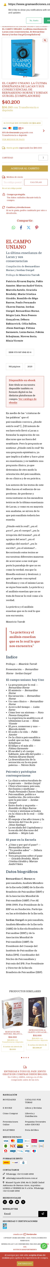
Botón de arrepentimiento (25, 1249)
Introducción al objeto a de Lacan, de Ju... (37, 1031)
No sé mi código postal (11, 188)
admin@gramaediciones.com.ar (22, 1178)
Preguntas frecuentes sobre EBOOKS (35, 1123)
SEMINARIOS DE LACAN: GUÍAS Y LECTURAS (24, 26)
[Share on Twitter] (28, 227)
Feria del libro (32, 1130)
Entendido (25, 1264)
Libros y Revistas (33, 1108)
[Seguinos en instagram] (5, 1202)
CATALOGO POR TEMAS (33, 1101)
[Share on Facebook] (21, 227)
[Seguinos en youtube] (17, 1202)
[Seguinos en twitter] (23, 1202)
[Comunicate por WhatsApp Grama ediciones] (44, 1246)
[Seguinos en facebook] (11, 1202)
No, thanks (34, 21)
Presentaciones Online (10, 1123)
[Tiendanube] (25, 1235)
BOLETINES (9, 1130)
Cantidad (7, 158)
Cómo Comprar (10, 1113)
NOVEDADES (9, 1100)
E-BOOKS (7, 1108)
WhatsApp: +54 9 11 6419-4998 (20, 1174)
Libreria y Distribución (31, 1114)
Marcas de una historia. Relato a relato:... (13, 1033)
